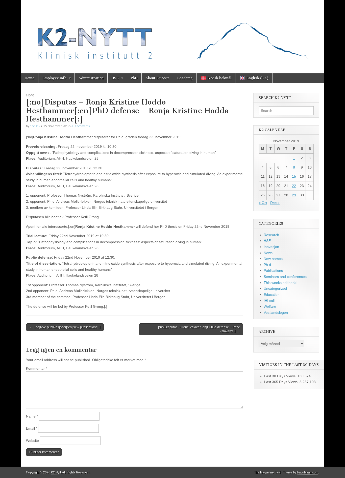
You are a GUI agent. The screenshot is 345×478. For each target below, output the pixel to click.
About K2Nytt (157, 78)
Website (32, 441)
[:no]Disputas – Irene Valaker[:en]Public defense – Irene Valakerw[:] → (199, 329)
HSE (115, 78)
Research (271, 235)
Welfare (270, 306)
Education (272, 295)
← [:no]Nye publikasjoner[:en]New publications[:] (65, 327)
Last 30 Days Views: (281, 376)
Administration (91, 78)
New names (273, 259)
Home (29, 78)
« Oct (263, 203)
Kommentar (36, 368)
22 (294, 186)
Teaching (185, 78)
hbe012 (35, 126)
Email (31, 428)
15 (294, 176)
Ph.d (267, 265)
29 (294, 195)
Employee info (54, 78)
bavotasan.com (307, 472)
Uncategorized (275, 288)
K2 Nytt (56, 472)
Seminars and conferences (285, 277)
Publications (273, 270)
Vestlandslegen (276, 312)
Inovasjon (271, 247)
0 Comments (81, 126)
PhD (134, 78)
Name (32, 416)
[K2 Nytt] (172, 33)
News (30, 95)
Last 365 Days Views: (282, 382)
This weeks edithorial (280, 283)
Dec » (275, 203)
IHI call (269, 301)
